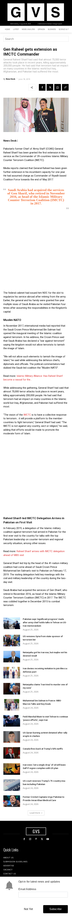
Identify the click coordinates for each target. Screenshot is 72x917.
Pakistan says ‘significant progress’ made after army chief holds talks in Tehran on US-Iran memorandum (45, 622)
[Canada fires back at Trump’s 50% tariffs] (11, 753)
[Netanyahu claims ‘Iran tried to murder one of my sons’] (11, 688)
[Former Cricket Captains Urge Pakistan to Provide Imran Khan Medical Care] (11, 801)
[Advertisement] (36, 251)
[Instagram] (30, 839)
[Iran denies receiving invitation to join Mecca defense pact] (11, 672)
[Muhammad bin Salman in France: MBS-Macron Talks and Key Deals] (11, 705)
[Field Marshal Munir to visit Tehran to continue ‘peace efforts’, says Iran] (11, 721)
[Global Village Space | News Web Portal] (35, 12)
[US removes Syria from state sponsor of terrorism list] (11, 640)
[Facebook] (42, 87)
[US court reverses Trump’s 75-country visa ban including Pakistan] (11, 785)
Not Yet (28, 909)
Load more (35, 812)
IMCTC (27, 414)
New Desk (10, 79)
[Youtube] (48, 839)
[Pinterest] (36, 839)
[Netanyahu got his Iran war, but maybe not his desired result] (11, 656)
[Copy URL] (65, 87)
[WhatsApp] (57, 87)
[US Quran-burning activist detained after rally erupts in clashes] (11, 737)
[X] (50, 87)
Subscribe (55, 909)
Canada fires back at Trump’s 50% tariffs (43, 749)
